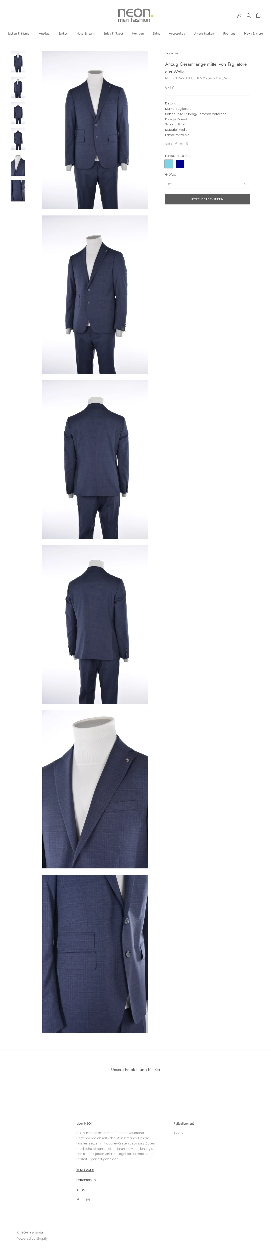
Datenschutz (86, 1180)
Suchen (179, 1132)
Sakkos (63, 33)
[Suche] (249, 15)
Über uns (229, 33)
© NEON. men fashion (30, 1233)
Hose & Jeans (85, 33)
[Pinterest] (187, 143)
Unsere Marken (204, 33)
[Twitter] (181, 143)
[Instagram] (88, 1199)
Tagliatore (171, 53)
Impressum (85, 1169)
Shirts (156, 33)
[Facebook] (176, 143)
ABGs (80, 1190)
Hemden (138, 33)
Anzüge (44, 33)
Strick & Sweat (113, 33)
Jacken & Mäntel (19, 33)
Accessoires (177, 33)
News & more (253, 33)
